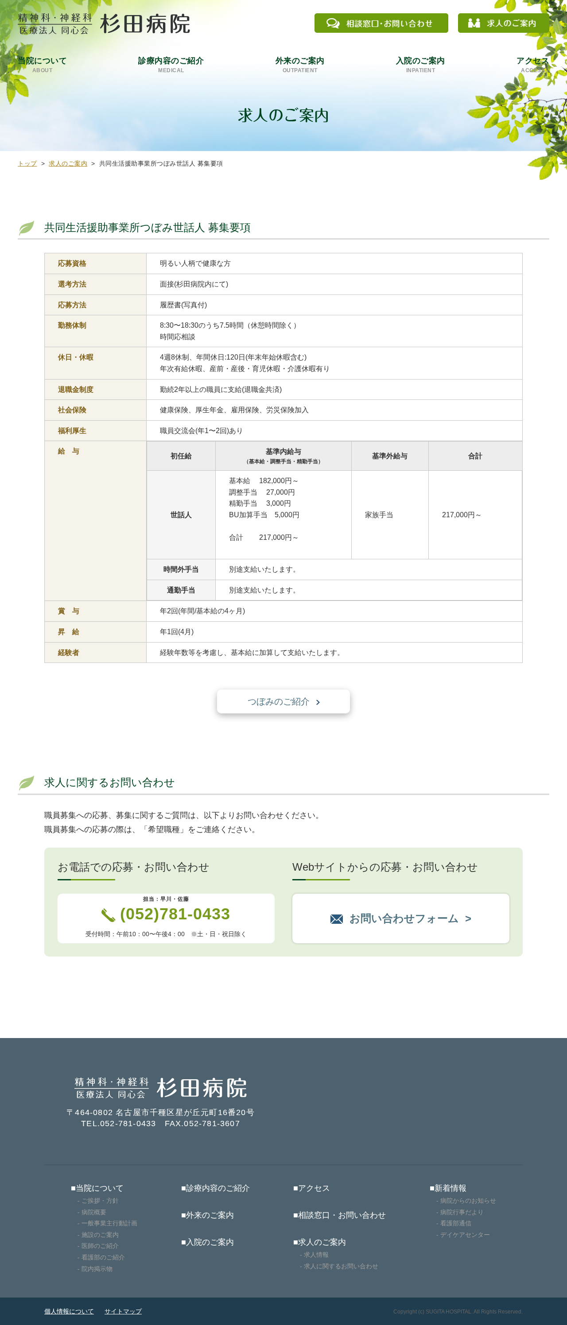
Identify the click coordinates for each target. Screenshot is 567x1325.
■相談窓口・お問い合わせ (339, 1215)
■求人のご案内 (319, 1242)
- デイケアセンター (463, 1234)
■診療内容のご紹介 (215, 1188)
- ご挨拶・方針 (98, 1200)
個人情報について (69, 1311)
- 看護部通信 (453, 1223)
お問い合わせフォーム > (410, 918)
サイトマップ (123, 1311)
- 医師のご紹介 (98, 1245)
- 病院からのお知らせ (466, 1200)
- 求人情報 (314, 1254)
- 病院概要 (92, 1212)
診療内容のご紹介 (171, 65)
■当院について (97, 1188)
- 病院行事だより (460, 1212)
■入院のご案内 (207, 1242)
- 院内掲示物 (95, 1268)
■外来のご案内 (207, 1215)
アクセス (533, 65)
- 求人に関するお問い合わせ (339, 1266)
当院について (42, 65)
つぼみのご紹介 (279, 701)
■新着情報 (448, 1188)
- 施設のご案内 (98, 1234)
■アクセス (311, 1188)
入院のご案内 (420, 65)
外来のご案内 (300, 65)
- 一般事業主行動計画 (107, 1223)
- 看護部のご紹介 (101, 1257)
